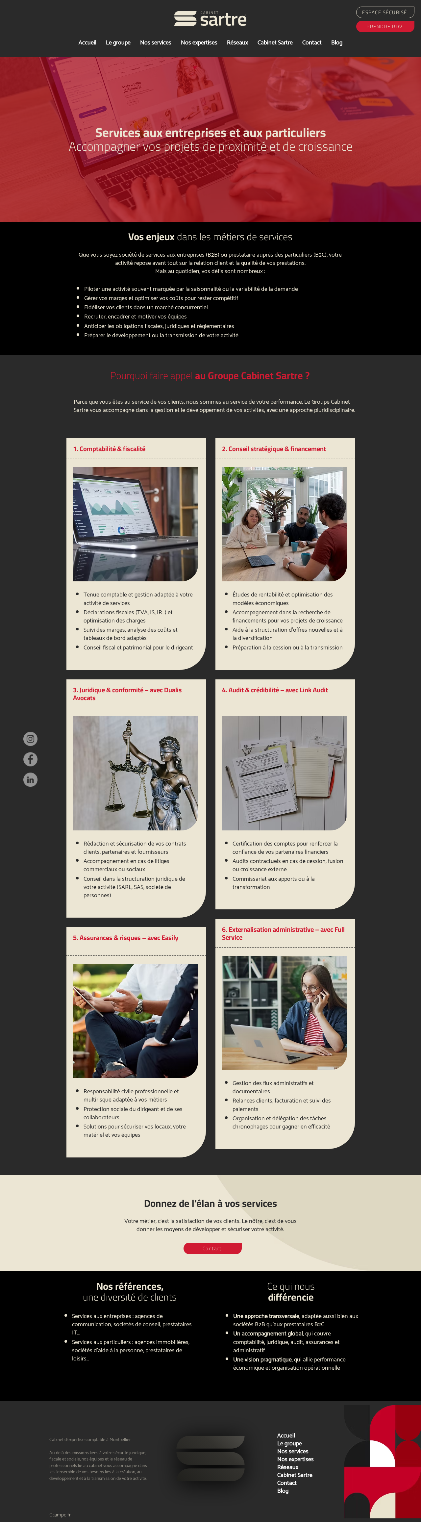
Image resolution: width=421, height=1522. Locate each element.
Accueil (286, 1435)
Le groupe (289, 1443)
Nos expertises (295, 1458)
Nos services (293, 1451)
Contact (287, 1482)
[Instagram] (30, 747)
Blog (282, 1490)
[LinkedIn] (30, 788)
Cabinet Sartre (294, 1474)
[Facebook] (30, 768)
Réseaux (287, 1466)
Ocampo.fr (60, 1514)
